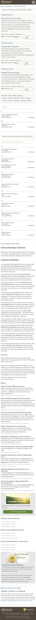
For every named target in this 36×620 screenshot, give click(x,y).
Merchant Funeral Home (11, 18)
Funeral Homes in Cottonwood (9, 538)
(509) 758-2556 (8, 36)
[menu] (33, 2)
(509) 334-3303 (8, 88)
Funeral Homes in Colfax (8, 535)
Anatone (10, 100)
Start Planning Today (18, 511)
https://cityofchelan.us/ (7, 379)
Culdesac (22, 100)
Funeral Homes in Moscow (8, 526)
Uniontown (16, 98)
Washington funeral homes (16, 613)
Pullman (29, 100)
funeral (24, 252)
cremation (5, 254)
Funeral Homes (5, 613)
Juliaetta (16, 100)
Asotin (10, 98)
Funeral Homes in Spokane (8, 549)
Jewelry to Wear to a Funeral (13, 591)
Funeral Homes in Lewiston (8, 521)
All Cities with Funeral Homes (13, 614)
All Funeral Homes (25, 614)
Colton (22, 98)
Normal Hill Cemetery (10, 46)
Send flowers (16, 270)
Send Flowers (31, 117)
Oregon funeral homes (29, 613)
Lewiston (4, 98)
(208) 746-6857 (8, 62)
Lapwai (5, 100)
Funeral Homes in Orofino (8, 533)
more (31, 600)
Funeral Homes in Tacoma (8, 547)
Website (16, 36)
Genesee (28, 98)
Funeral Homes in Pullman (8, 524)
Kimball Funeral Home (10, 73)
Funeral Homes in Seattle (8, 544)
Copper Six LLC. (17, 616)
